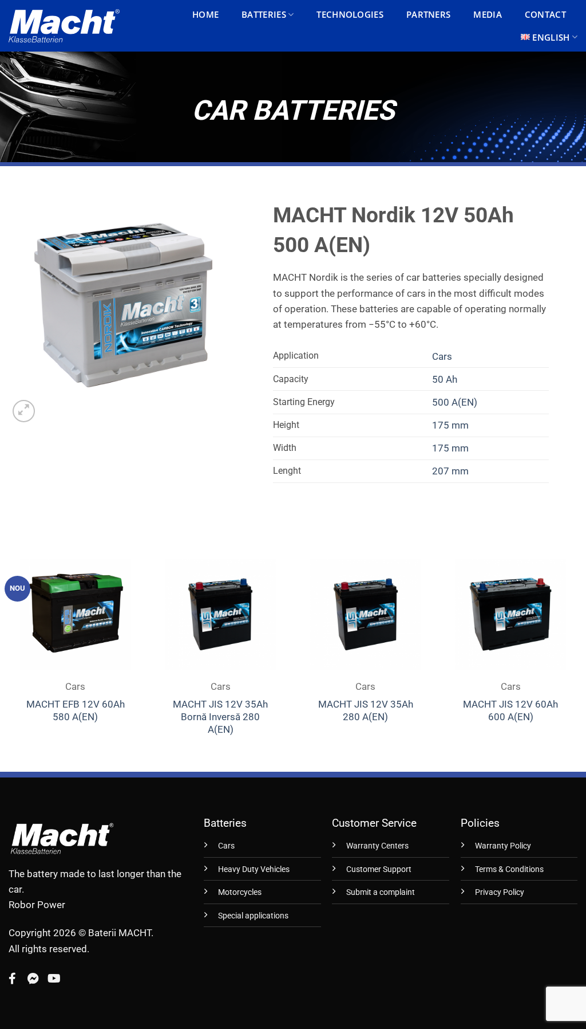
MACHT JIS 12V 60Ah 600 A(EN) (510, 710)
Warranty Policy (503, 846)
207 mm (450, 471)
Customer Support (378, 869)
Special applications (253, 916)
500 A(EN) (454, 402)
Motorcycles (240, 892)
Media (487, 14)
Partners (428, 14)
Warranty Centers (377, 846)
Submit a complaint (380, 892)
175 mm (450, 425)
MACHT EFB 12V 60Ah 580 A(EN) (75, 710)
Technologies (349, 14)
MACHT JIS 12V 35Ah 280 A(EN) (365, 710)
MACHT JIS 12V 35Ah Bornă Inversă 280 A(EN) (220, 716)
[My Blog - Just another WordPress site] (64, 25)
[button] (24, 411)
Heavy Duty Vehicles (254, 869)
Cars (442, 356)
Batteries (263, 14)
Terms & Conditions (509, 869)
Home (205, 14)
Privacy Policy (499, 892)
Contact (545, 14)
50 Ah (444, 379)
